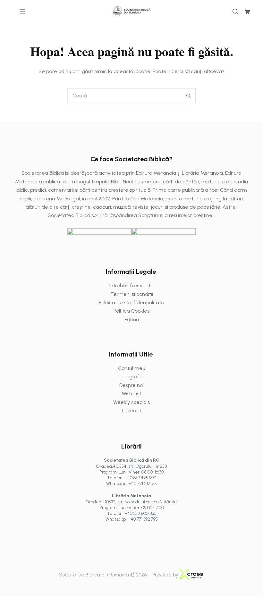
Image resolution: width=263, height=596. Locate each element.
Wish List (131, 393)
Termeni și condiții (131, 294)
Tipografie (131, 377)
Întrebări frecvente (131, 285)
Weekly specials (131, 402)
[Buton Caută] (188, 95)
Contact (131, 410)
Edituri (131, 319)
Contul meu (131, 368)
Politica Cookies (131, 311)
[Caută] (235, 11)
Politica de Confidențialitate (131, 302)
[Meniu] (22, 11)
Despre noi (131, 385)
